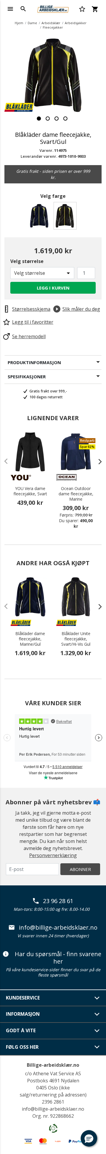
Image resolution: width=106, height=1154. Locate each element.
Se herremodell (29, 336)
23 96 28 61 (58, 901)
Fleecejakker (53, 27)
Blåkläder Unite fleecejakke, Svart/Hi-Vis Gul (75, 639)
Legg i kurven (53, 288)
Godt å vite (21, 1030)
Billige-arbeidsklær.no (53, 1065)
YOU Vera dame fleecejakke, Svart (30, 491)
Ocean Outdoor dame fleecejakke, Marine (76, 494)
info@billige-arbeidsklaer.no (58, 927)
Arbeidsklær (51, 23)
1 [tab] (39, 118)
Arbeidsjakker (76, 23)
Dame (32, 23)
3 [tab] (56, 118)
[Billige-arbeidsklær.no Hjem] (53, 8)
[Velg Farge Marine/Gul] (40, 217)
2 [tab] (48, 118)
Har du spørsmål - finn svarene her (58, 957)
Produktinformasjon (34, 362)
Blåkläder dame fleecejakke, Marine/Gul (30, 639)
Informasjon (23, 1014)
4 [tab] (65, 118)
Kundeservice (23, 997)
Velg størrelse (27, 261)
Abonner (80, 869)
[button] (89, 1138)
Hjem (19, 23)
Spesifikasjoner (27, 376)
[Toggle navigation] (10, 9)
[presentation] (97, 461)
